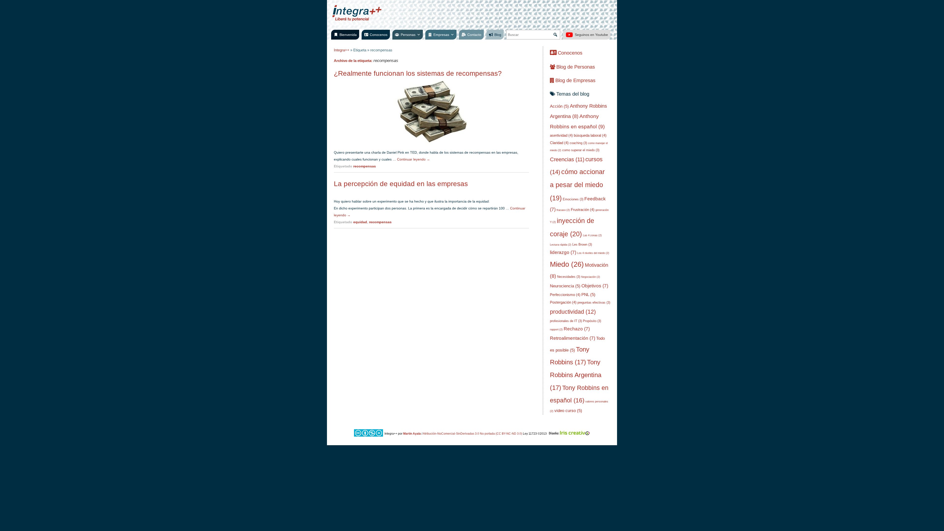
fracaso (563, 209)
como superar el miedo (580, 150)
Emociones (573, 199)
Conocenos (378, 35)
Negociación (590, 276)
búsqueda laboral (590, 135)
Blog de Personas (575, 67)
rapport (556, 329)
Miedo (567, 264)
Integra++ (341, 50)
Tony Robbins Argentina (575, 374)
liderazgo (563, 252)
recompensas (364, 166)
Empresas (441, 35)
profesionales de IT (566, 321)
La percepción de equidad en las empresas (401, 184)
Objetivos (594, 285)
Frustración (582, 209)
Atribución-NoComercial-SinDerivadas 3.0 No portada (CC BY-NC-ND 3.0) (472, 433)
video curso (568, 410)
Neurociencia (565, 286)
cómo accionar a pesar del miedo (577, 185)
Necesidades (568, 277)
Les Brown (582, 244)
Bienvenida (348, 35)
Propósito (592, 321)
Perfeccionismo (565, 295)
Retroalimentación (572, 338)
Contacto (474, 35)
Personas (408, 35)
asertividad (561, 135)
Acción (559, 106)
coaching (578, 143)
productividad (573, 312)
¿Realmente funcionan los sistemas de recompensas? (418, 73)
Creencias (567, 159)
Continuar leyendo (413, 159)
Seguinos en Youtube (591, 35)
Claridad (559, 143)
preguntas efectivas (593, 302)
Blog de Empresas (575, 80)
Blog (497, 35)
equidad (360, 222)
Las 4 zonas (592, 235)
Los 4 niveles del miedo (593, 252)
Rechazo (577, 328)
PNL (588, 294)
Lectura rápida (560, 244)
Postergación (563, 302)
